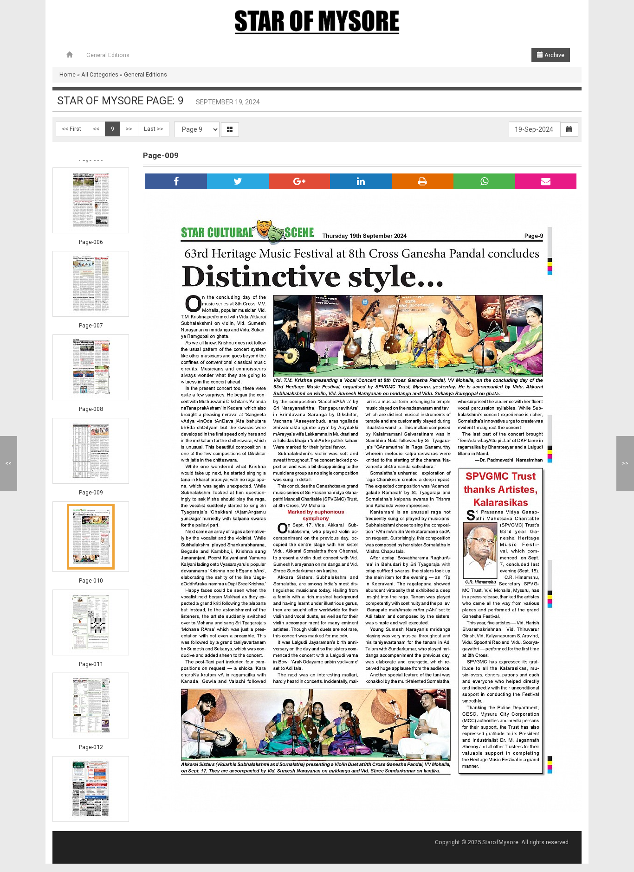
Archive (553, 54)
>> (129, 128)
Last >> (153, 128)
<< (96, 128)
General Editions (107, 54)
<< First (71, 128)
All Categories (99, 74)
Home (67, 74)
